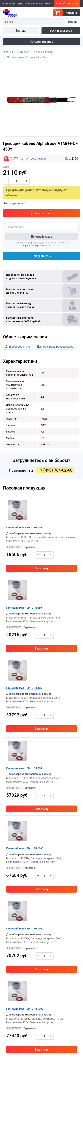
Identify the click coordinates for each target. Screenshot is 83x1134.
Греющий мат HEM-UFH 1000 (24, 848)
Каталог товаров (41, 41)
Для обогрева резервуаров (55, 346)
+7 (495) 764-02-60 (67, 3)
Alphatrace (27, 158)
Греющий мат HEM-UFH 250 (24, 607)
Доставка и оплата (30, 3)
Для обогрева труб (18, 346)
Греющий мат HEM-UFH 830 (24, 768)
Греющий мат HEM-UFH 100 (24, 527)
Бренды (21, 30)
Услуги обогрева (61, 30)
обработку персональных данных (41, 245)
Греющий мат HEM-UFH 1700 (24, 1008)
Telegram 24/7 (41, 256)
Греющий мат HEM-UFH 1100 (24, 928)
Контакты (9, 3)
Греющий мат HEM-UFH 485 (24, 687)
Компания (51, 3)
